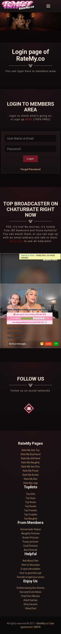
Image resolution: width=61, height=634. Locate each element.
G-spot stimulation (30, 568)
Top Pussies (30, 510)
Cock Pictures (30, 545)
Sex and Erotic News (30, 592)
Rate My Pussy (30, 470)
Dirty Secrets (30, 604)
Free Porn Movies (30, 596)
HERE (28, 119)
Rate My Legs (30, 483)
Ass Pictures (30, 549)
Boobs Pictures (31, 537)
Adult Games (30, 600)
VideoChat (30, 608)
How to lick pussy (31, 564)
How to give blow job (30, 573)
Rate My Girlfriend (30, 458)
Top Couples (30, 514)
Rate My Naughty (30, 462)
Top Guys (30, 498)
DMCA (37, 627)
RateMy (18, 6)
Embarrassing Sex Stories (30, 587)
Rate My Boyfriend (30, 454)
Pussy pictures (30, 541)
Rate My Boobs (31, 474)
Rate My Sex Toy (30, 450)
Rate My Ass (30, 479)
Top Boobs (30, 506)
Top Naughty (30, 518)
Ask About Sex (30, 560)
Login (30, 158)
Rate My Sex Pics (30, 466)
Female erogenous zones (30, 577)
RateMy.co (42, 623)
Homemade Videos (30, 529)
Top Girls (30, 494)
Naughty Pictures (30, 533)
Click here (16, 241)
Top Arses (30, 502)
